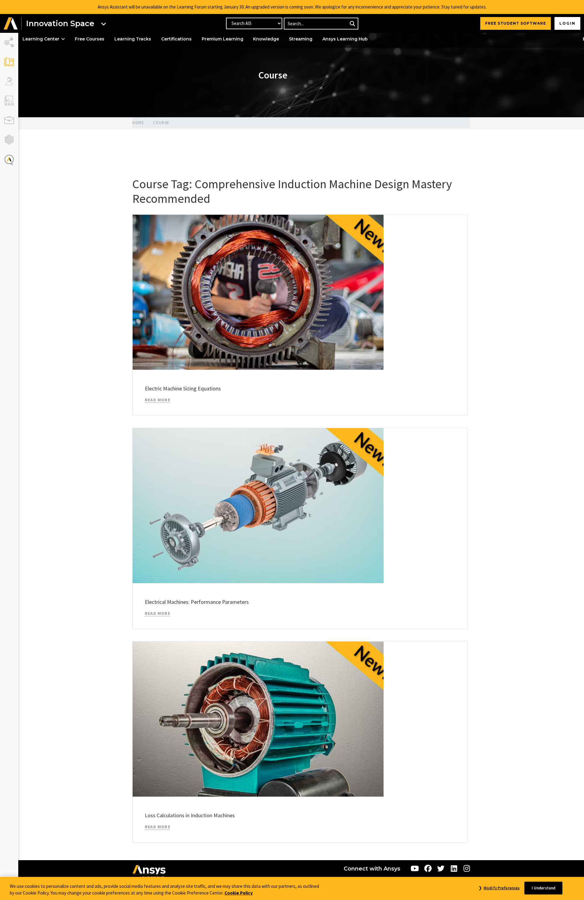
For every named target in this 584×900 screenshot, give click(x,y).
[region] (292, 888)
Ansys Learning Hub (345, 39)
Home (138, 122)
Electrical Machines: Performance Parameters (197, 601)
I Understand (544, 888)
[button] (10, 24)
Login (567, 23)
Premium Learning (222, 39)
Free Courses (89, 39)
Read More (157, 400)
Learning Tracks (132, 39)
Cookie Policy (238, 893)
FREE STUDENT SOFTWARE (515, 23)
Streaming (300, 39)
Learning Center (41, 39)
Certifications (176, 39)
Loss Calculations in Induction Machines (190, 815)
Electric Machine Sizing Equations (183, 388)
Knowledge (266, 39)
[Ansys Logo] (149, 873)
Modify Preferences (502, 888)
